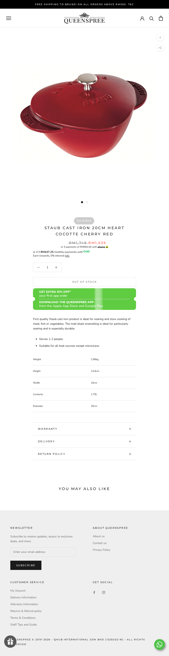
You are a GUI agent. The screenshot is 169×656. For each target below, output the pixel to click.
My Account (18, 591)
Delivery (46, 441)
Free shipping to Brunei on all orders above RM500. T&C (84, 4)
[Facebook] (94, 592)
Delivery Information (23, 597)
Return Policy (51, 453)
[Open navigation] (8, 18)
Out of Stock (84, 281)
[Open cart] (161, 18)
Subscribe (25, 565)
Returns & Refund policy (26, 611)
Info (67, 256)
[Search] (151, 18)
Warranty (47, 428)
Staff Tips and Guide (23, 625)
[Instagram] (103, 592)
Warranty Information (24, 604)
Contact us (100, 543)
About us (99, 536)
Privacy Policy (101, 550)
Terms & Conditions (23, 618)
